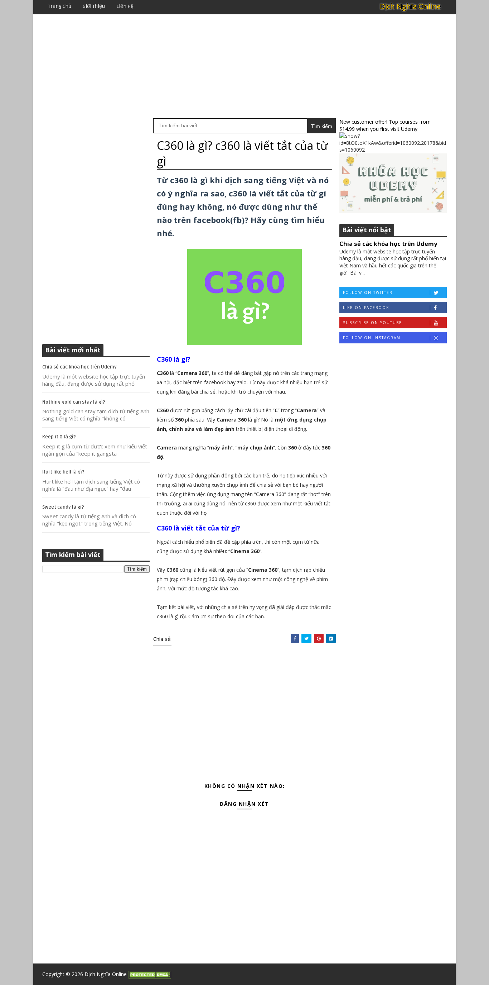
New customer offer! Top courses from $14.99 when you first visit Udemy (385, 125)
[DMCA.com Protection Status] (149, 974)
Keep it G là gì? (59, 437)
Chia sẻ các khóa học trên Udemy (79, 367)
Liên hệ (125, 6)
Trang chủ (59, 6)
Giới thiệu (94, 6)
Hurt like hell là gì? (63, 472)
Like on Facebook (366, 307)
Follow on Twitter (368, 292)
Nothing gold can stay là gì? (73, 402)
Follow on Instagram (372, 337)
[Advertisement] (244, 66)
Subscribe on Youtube (372, 322)
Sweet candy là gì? (63, 507)
